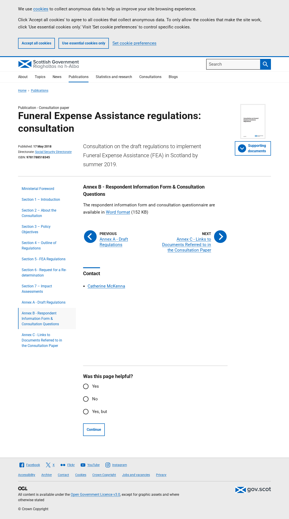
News (57, 77)
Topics (40, 77)
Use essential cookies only (83, 43)
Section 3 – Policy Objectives (36, 229)
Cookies (80, 475)
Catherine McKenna (106, 286)
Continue (94, 429)
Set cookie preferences (134, 43)
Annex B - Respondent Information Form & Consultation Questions (40, 318)
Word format (118, 212)
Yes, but (99, 411)
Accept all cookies (36, 43)
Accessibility (26, 475)
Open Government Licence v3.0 (95, 494)
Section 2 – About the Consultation (39, 213)
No (95, 398)
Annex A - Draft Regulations (43, 302)
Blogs (173, 77)
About (23, 77)
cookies (40, 9)
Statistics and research (114, 77)
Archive (46, 475)
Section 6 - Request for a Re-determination (44, 272)
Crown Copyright (104, 475)
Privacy (161, 475)
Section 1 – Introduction (41, 199)
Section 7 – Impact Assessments (37, 289)
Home (22, 90)
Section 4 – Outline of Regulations (39, 245)
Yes (95, 386)
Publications (79, 77)
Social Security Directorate (53, 152)
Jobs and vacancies (136, 475)
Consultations (150, 77)
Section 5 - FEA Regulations (43, 259)
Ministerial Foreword (38, 189)
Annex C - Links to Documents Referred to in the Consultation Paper (42, 340)
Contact (63, 475)
